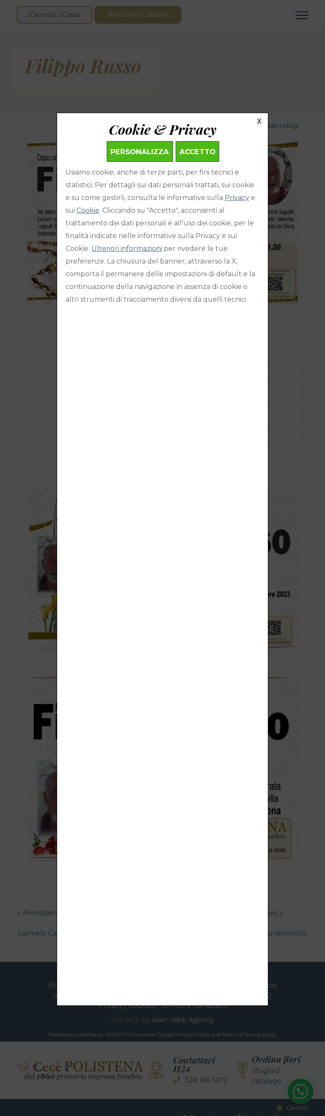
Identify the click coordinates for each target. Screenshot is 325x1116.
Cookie (88, 210)
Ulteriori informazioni (126, 248)
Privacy (237, 198)
